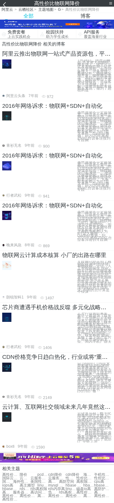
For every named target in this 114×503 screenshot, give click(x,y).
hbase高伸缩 (11, 489)
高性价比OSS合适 (11, 496)
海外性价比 (88, 474)
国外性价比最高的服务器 (7, 481)
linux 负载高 (42, 485)
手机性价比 (102, 474)
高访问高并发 (39, 492)
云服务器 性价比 (57, 478)
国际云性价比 (11, 478)
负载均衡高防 (53, 492)
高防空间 (66, 481)
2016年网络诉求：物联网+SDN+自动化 (52, 106)
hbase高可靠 (102, 485)
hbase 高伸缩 (74, 485)
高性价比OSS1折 (57, 496)
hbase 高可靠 (88, 485)
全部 (28, 16)
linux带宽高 (71, 489)
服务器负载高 (21, 492)
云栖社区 (26, 9)
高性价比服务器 (11, 474)
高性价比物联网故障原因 (85, 492)
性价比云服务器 (71, 478)
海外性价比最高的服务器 (21, 481)
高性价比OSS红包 (28, 496)
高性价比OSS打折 (99, 492)
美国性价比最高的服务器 (39, 481)
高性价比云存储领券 (11, 499)
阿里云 (7, 9)
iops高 (7, 485)
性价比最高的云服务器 (102, 478)
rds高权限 (38, 489)
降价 (23, 474)
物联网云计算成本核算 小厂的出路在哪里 (54, 255)
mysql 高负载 (57, 485)
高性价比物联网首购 (88, 496)
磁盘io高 (83, 489)
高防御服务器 (7, 492)
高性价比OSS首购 (102, 496)
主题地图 (46, 9)
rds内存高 (25, 489)
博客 (85, 16)
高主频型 (27, 485)
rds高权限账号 (67, 492)
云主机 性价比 (25, 478)
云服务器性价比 (39, 478)
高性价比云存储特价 (74, 496)
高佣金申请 (53, 481)
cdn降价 (55, 474)
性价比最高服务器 (85, 478)
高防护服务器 (102, 489)
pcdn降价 (42, 474)
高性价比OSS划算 (42, 496)
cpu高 (99, 481)
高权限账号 (85, 481)
